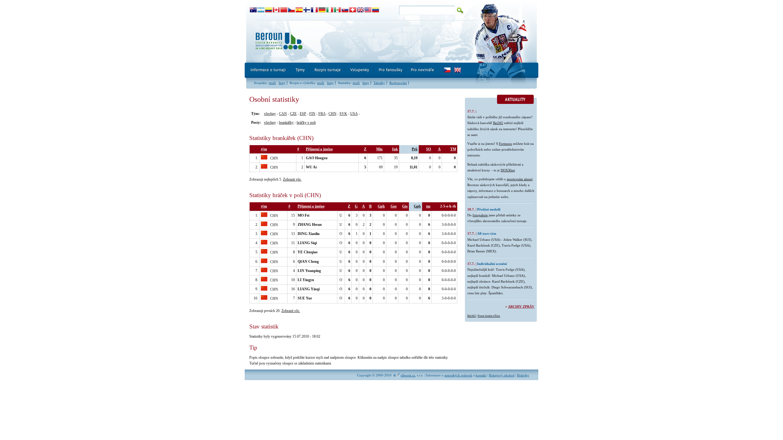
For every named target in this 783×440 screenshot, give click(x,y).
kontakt (481, 375)
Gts (405, 206)
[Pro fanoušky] (390, 70)
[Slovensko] (345, 10)
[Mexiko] (337, 10)
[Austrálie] (253, 10)
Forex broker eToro (489, 315)
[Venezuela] (376, 10)
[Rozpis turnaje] (328, 70)
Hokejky (523, 375)
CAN (283, 114)
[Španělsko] (299, 10)
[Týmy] (300, 70)
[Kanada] (276, 10)
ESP (303, 114)
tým (264, 149)
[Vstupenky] (360, 70)
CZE (293, 114)
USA (354, 114)
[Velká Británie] (360, 10)
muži (272, 83)
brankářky (286, 122)
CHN (332, 114)
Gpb (417, 206)
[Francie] (314, 10)
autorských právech (458, 375)
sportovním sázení (520, 179)
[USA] (368, 10)
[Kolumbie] (269, 10)
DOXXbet (508, 170)
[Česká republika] (291, 10)
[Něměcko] (322, 10)
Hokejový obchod (501, 375)
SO (428, 149)
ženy (282, 83)
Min (379, 149)
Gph (381, 206)
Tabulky (379, 83)
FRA (321, 114)
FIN (312, 114)
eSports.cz (408, 375)
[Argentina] (261, 10)
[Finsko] (307, 10)
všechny (270, 114)
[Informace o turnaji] (268, 70)
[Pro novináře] (422, 70)
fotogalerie (480, 215)
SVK (343, 114)
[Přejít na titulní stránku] (356, 41)
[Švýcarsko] (353, 10)
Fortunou (505, 143)
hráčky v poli (306, 122)
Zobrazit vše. (292, 179)
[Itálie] (330, 10)
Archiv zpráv (521, 306)
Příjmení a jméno (319, 149)
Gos (394, 206)
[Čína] (284, 10)
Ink (395, 149)
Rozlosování (398, 83)
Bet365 (498, 123)
